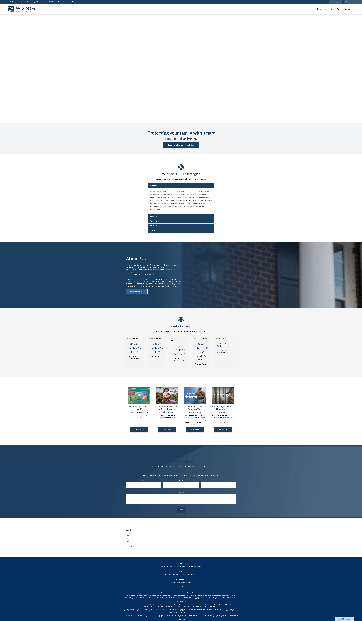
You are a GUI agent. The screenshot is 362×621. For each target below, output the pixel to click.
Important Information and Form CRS (175, 620)
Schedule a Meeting (353, 2)
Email (181, 480)
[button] (319, 9)
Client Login (335, 2)
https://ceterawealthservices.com (184, 612)
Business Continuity (191, 620)
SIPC (230, 604)
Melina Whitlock (223, 345)
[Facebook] (179, 586)
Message (181, 493)
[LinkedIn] (182, 586)
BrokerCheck (197, 592)
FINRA (227, 604)
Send (181, 510)
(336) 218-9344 (51, 2)
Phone (218, 480)
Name (143, 480)
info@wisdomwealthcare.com (70, 2)
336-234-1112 (186, 566)
